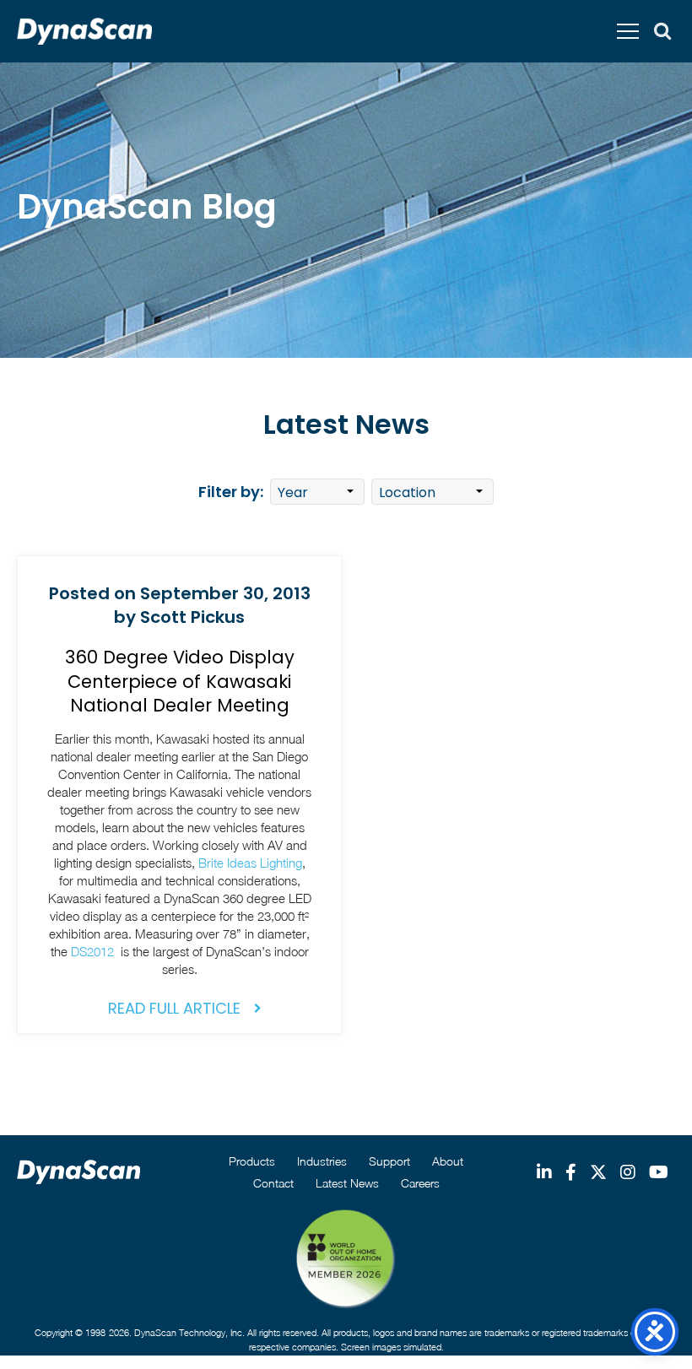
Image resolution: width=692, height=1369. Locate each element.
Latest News (347, 1183)
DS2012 (94, 951)
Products (252, 1161)
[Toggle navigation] (628, 31)
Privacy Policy (369, 1360)
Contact (273, 1183)
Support (389, 1161)
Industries (322, 1161)
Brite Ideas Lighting (250, 862)
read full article (174, 1008)
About (447, 1161)
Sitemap (311, 1360)
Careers (420, 1183)
